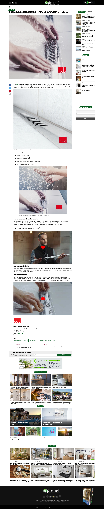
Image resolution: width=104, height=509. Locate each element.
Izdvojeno (57, 501)
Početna (25, 6)
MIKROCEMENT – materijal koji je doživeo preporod (52, 423)
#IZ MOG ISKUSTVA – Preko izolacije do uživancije (16, 438)
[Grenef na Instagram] (50, 497)
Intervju (69, 6)
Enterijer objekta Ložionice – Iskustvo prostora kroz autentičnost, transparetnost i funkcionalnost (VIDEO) (41, 465)
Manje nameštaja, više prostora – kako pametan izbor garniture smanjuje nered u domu (41, 482)
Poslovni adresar (65, 500)
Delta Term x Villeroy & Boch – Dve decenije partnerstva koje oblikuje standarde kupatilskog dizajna (85, 482)
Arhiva (79, 6)
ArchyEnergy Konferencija (47, 500)
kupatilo (42, 340)
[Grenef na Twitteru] (9, 88)
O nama (41, 501)
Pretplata (47, 501)
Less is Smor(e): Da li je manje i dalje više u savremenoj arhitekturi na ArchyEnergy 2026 (88, 42)
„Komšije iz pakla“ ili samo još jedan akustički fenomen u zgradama (88, 23)
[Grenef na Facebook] (10, 85)
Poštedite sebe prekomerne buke (49, 437)
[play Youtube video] (42, 247)
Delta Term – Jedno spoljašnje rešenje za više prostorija (88, 36)
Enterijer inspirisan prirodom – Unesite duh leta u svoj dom (88, 17)
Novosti (74, 6)
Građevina (31, 6)
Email (77, 113)
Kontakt (63, 501)
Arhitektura (56, 6)
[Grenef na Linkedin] (56, 497)
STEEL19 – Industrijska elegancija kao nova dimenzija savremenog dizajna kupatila (63, 481)
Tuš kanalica (48, 340)
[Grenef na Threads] (60, 496)
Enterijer (63, 6)
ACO (17, 84)
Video (54, 340)
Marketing (56, 500)
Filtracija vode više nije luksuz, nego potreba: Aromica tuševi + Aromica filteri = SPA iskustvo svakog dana (19, 482)
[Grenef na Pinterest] (10, 91)
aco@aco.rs (20, 333)
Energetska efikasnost (40, 6)
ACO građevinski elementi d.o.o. (21, 340)
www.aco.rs (19, 334)
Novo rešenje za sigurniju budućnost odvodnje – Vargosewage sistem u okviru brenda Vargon (88, 29)
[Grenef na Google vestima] (53, 497)
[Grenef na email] (9, 94)
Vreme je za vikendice (30, 437)
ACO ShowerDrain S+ (34, 340)
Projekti (50, 6)
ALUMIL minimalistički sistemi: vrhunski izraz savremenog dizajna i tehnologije (88, 49)
